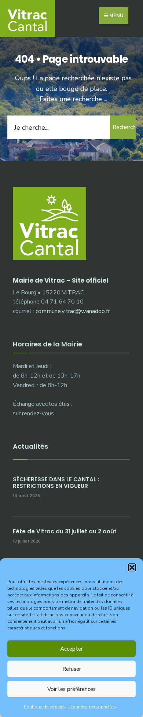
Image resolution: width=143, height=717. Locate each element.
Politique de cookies (45, 707)
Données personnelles (92, 707)
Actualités (30, 446)
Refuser (71, 669)
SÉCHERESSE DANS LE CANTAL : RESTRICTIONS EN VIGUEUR (56, 482)
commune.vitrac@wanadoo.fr (73, 311)
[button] (132, 567)
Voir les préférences (71, 689)
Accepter (71, 648)
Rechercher (124, 127)
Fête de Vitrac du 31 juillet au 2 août (65, 531)
